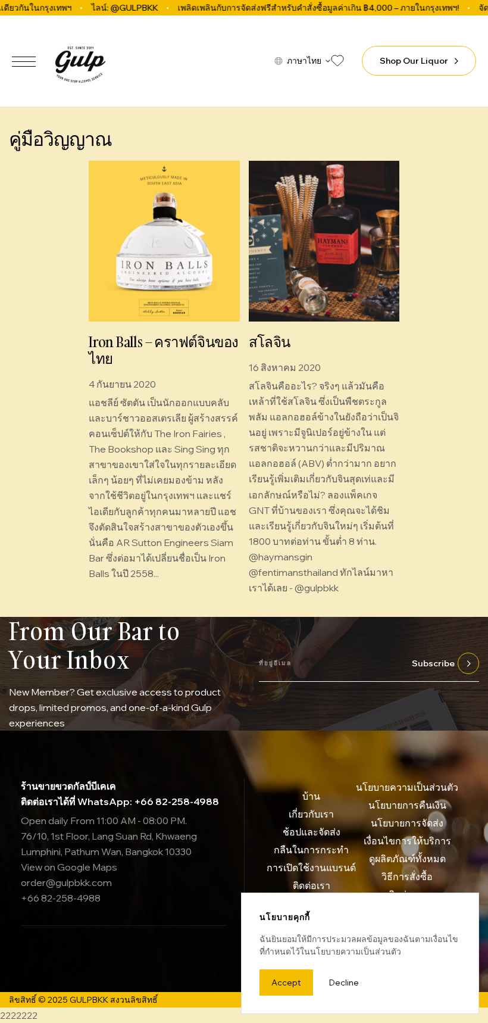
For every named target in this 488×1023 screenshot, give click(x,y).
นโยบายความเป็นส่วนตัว (407, 787)
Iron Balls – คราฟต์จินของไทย (163, 350)
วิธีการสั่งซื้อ (407, 876)
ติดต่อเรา (311, 885)
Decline (344, 982)
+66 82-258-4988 (61, 898)
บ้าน (311, 796)
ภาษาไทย (304, 60)
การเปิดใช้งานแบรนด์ (311, 868)
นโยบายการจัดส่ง (407, 823)
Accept (286, 982)
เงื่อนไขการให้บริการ (407, 841)
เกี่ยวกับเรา (311, 814)
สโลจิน (269, 341)
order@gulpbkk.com (66, 882)
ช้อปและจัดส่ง (311, 832)
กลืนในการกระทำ (311, 850)
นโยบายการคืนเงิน (407, 805)
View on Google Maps (69, 867)
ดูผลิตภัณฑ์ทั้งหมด (407, 859)
